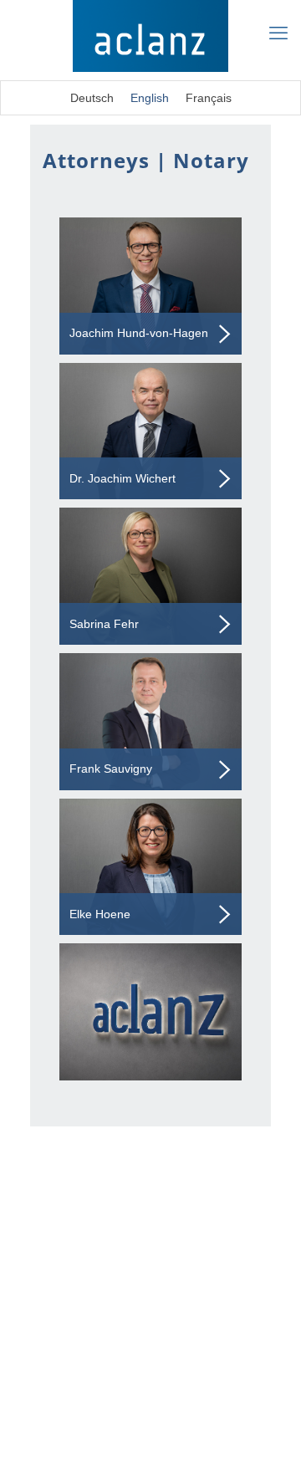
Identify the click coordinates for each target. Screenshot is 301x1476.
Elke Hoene (99, 914)
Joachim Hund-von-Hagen (138, 333)
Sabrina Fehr (104, 624)
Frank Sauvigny (110, 768)
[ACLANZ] (150, 36)
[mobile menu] (278, 33)
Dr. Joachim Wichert (122, 478)
